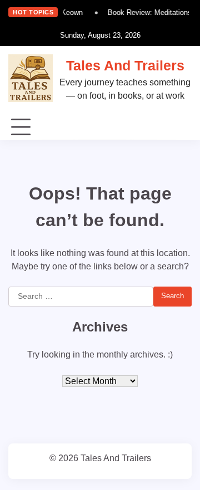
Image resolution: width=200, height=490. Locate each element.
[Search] (183, 127)
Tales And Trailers (125, 65)
